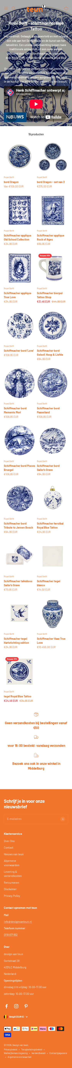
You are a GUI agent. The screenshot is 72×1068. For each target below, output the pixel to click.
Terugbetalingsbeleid (31, 1049)
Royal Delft (18, 57)
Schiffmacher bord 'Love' (19, 350)
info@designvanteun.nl (18, 921)
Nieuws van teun (14, 854)
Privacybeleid (10, 1049)
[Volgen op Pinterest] (26, 1006)
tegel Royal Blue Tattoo (17, 696)
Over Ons (9, 841)
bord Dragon (11, 182)
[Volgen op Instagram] (16, 1006)
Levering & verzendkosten (13, 874)
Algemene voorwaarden (11, 863)
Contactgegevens (58, 1053)
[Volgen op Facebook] (6, 1006)
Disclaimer (10, 889)
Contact (8, 847)
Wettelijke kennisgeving (16, 1053)
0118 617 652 (11, 934)
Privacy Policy (12, 895)
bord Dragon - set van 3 (51, 182)
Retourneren (11, 882)
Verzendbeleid (38, 1053)
